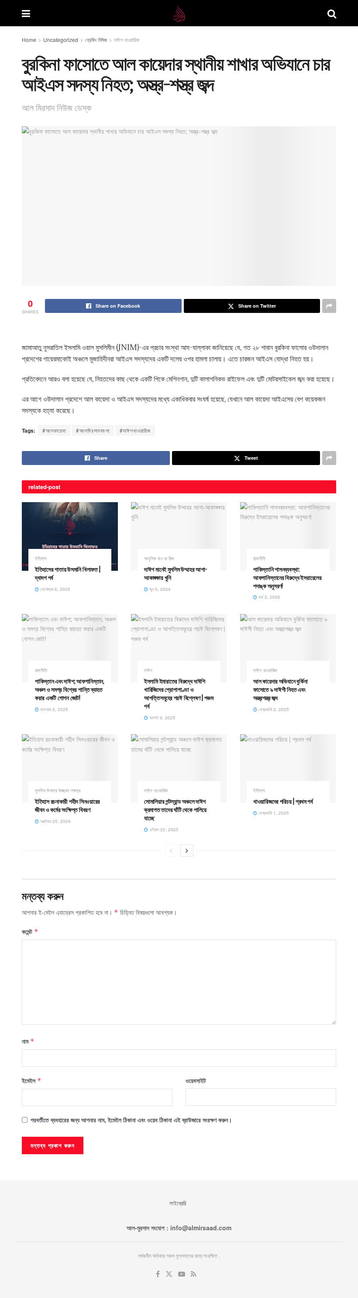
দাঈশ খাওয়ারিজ (126, 39)
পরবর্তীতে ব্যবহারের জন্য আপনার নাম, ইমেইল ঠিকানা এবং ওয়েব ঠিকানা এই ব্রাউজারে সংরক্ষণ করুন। (131, 1119)
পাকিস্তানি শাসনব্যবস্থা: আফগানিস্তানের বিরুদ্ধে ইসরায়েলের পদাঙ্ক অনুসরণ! (287, 577)
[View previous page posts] (171, 850)
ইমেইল (31, 1080)
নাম (28, 1041)
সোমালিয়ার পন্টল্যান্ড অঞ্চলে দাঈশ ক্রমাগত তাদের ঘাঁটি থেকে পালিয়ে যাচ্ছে (175, 809)
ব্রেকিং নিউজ (96, 39)
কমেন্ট (30, 931)
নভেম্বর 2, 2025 (53, 709)
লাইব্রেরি (177, 1203)
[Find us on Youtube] (181, 1274)
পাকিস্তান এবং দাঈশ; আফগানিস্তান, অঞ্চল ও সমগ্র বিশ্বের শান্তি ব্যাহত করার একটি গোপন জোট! (69, 689)
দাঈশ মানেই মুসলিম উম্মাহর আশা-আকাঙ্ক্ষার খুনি (175, 573)
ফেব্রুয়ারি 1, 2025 (273, 813)
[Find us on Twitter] (168, 1274)
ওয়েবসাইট (196, 1080)
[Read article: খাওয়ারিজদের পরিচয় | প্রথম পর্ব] (288, 768)
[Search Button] (331, 13)
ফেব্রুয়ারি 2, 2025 (273, 709)
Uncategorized (60, 39)
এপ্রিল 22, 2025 (163, 829)
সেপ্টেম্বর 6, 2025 (54, 589)
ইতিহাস (41, 558)
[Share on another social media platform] (329, 306)
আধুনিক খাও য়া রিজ (159, 558)
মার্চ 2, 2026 (268, 597)
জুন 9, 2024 (159, 589)
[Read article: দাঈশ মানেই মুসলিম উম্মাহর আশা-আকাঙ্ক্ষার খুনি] (179, 536)
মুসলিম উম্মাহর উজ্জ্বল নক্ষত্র (57, 790)
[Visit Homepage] (179, 13)
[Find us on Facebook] (158, 1274)
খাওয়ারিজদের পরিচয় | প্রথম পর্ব (283, 801)
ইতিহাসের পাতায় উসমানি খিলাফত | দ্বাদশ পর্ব (67, 573)
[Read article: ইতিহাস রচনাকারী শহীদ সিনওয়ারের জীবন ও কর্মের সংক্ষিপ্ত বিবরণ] (70, 768)
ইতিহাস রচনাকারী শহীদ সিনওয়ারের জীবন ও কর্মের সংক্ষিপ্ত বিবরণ (67, 805)
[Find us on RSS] (193, 1274)
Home (29, 39)
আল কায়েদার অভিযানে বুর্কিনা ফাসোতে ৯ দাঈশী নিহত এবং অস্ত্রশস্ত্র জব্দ (280, 689)
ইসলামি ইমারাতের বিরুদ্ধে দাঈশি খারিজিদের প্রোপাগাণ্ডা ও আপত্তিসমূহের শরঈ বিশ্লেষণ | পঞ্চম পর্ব (178, 693)
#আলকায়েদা (54, 430)
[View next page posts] (186, 850)
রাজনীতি (259, 558)
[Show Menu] (26, 13)
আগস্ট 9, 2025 (162, 718)
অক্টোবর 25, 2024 (55, 821)
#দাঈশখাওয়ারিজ (135, 430)
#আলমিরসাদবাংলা (93, 430)
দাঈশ (148, 670)
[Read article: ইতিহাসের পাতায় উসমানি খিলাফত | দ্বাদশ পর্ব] (70, 536)
